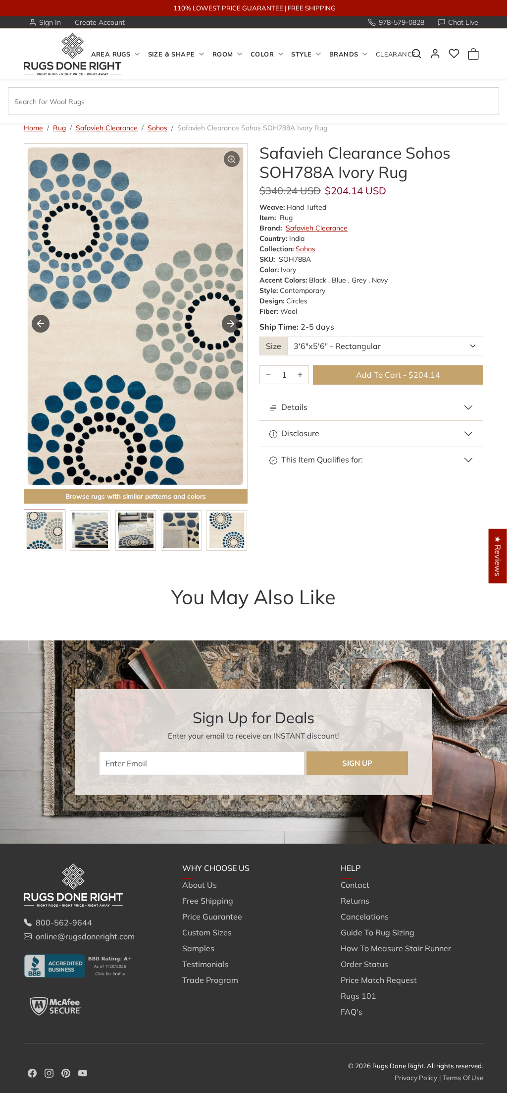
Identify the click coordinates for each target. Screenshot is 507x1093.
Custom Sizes (207, 932)
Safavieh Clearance (107, 127)
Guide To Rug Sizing (377, 932)
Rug (59, 127)
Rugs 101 (358, 996)
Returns (355, 901)
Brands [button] (343, 54)
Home (33, 127)
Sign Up (357, 763)
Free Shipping (207, 901)
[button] (454, 53)
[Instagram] (49, 1072)
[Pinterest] (65, 1072)
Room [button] (222, 54)
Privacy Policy (416, 1078)
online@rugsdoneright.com (85, 936)
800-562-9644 (64, 922)
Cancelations (365, 916)
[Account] (435, 53)
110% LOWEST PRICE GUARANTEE (228, 8)
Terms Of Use (463, 1078)
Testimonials (205, 964)
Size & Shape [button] (171, 54)
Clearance (396, 54)
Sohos (157, 127)
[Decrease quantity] (268, 375)
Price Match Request (379, 980)
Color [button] (262, 54)
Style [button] (301, 54)
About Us (199, 885)
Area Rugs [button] (110, 54)
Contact (355, 885)
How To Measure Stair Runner (396, 948)
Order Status (364, 964)
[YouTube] (82, 1072)
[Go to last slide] (41, 324)
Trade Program (210, 980)
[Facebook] (32, 1072)
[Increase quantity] (300, 375)
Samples (198, 948)
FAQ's (351, 1012)
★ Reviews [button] (498, 555)
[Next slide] (231, 324)
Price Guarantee (212, 916)
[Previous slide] (39, 617)
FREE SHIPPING (312, 8)
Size (273, 346)
